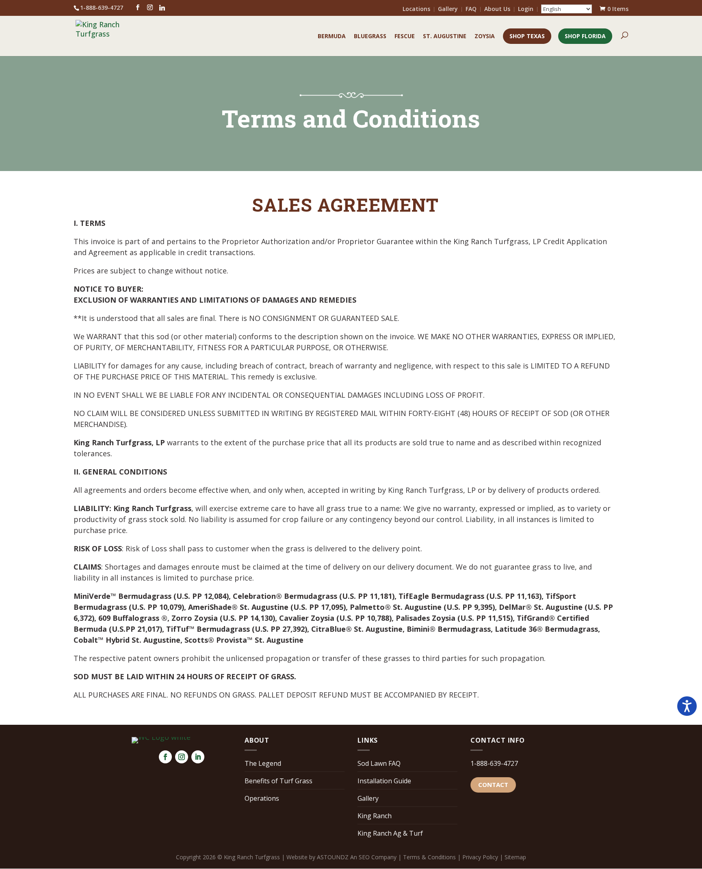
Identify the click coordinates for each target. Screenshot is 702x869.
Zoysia (484, 36)
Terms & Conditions (429, 857)
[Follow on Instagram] (181, 756)
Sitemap (515, 857)
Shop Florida (585, 36)
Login (525, 9)
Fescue (404, 36)
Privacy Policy (480, 857)
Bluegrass (370, 36)
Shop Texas (527, 36)
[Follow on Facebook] (165, 756)
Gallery (448, 9)
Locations (416, 9)
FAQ (471, 9)
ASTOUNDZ (333, 857)
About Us (497, 9)
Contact (493, 784)
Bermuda (332, 36)
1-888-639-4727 (494, 763)
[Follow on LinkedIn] (197, 756)
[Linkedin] (162, 8)
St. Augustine (444, 36)
